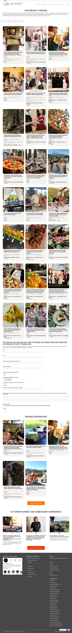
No (4, 375)
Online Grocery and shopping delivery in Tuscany (58, 513)
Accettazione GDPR (6, 404)
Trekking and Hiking (31, 527)
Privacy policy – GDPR (53, 530)
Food (28, 519)
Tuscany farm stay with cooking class (56, 580)
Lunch (5, 383)
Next (67, 433)
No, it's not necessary (8, 380)
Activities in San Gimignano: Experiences (33, 513)
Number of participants (7, 366)
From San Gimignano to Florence (55, 577)
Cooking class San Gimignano (55, 546)
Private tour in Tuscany (53, 523)
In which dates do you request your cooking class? (12, 361)
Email (4, 355)
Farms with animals (31, 523)
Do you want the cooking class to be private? (11, 377)
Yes (5, 373)
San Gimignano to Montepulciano (55, 568)
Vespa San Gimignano (53, 562)
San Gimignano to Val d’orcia (54, 566)
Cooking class (30, 517)
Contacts (51, 526)
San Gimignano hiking (53, 550)
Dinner (5, 385)
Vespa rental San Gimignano (54, 564)
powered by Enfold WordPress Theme (20, 586)
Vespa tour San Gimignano (54, 557)
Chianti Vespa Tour (53, 559)
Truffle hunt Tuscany (53, 543)
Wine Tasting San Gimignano (32, 515)
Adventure (29, 525)
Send (5, 408)
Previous (4, 433)
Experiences (52, 519)
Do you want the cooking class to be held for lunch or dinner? (13, 382)
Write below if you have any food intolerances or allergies (13, 387)
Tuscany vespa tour (53, 554)
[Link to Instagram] (68, 587)
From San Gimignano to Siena (55, 572)
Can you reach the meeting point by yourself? (11, 372)
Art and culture (30, 521)
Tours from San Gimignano (32, 529)
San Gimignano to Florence (54, 575)
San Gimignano (52, 536)
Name (4, 350)
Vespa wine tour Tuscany (54, 552)
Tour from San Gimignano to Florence (56, 579)
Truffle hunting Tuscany (53, 541)
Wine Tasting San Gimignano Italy (55, 539)
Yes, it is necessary (7, 378)
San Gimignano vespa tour (54, 555)
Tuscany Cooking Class (53, 537)
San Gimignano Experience (10, 586)
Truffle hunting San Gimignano (55, 544)
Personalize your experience (54, 521)
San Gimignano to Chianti (54, 573)
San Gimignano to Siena (54, 570)
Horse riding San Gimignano (54, 548)
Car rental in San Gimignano (54, 525)
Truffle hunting (30, 531)
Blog (50, 528)
